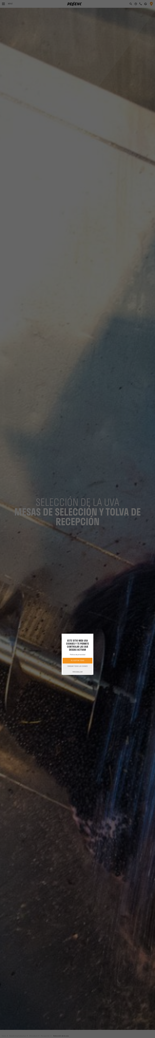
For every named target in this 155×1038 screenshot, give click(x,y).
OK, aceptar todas (77, 661)
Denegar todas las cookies (77, 666)
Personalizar (78, 672)
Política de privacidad (77, 655)
